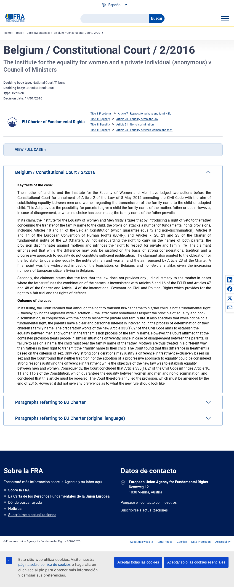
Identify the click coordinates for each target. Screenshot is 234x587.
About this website (141, 541)
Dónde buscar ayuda (25, 502)
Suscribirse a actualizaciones (32, 515)
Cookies (182, 541)
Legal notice (164, 541)
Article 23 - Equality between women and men (144, 130)
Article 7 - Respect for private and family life (144, 113)
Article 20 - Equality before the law (137, 119)
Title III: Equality (100, 119)
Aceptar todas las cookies (138, 562)
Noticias (14, 508)
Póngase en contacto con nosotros (149, 502)
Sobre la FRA (19, 490)
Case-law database (38, 32)
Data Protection (201, 541)
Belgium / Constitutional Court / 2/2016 (78, 32)
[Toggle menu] (224, 18)
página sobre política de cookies (44, 564)
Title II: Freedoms (101, 113)
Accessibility (223, 541)
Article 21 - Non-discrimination (135, 124)
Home (7, 32)
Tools (19, 32)
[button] (230, 279)
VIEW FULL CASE (29, 149)
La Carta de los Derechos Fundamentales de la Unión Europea (59, 496)
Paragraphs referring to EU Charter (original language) (70, 418)
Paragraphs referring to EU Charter (50, 402)
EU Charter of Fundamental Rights (53, 121)
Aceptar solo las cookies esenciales (196, 562)
